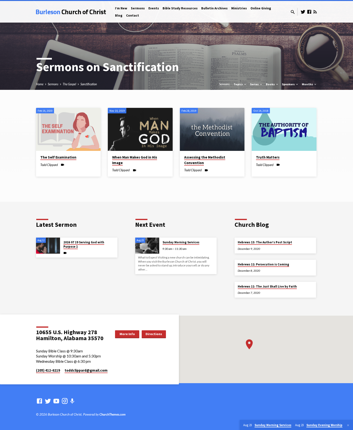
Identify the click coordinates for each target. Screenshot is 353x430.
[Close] (348, 425)
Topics (238, 84)
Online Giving (260, 8)
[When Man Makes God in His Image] (140, 129)
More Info (127, 334)
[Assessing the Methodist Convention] (212, 129)
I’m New (121, 8)
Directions (154, 334)
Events (153, 8)
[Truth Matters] (284, 129)
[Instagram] (64, 401)
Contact (132, 15)
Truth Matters (268, 157)
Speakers (288, 84)
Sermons (138, 8)
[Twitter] (303, 12)
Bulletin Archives (214, 8)
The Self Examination (58, 157)
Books (270, 84)
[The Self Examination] (68, 129)
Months (308, 84)
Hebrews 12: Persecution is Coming (263, 264)
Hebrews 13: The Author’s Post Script (265, 242)
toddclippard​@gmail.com (86, 370)
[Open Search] (292, 12)
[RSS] (315, 12)
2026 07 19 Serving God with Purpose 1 (83, 244)
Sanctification (88, 84)
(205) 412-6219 (48, 370)
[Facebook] (309, 12)
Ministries (239, 8)
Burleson (71, 11)
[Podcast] (72, 401)
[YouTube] (56, 401)
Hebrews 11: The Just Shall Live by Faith (267, 286)
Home (39, 84)
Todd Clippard (49, 165)
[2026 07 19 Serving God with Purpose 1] (48, 246)
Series (254, 84)
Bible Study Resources (180, 8)
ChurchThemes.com (112, 414)
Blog (118, 15)
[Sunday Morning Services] (147, 246)
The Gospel (69, 84)
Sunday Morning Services (181, 242)
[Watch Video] (63, 164)
